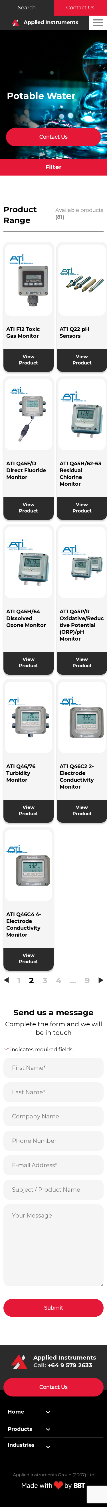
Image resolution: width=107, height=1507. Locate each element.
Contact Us (80, 8)
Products (20, 1429)
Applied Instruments (50, 22)
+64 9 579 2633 (70, 1365)
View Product (28, 360)
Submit (53, 1308)
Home (16, 1412)
